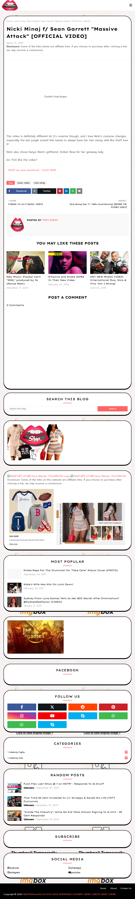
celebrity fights (68, 752)
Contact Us (125, 888)
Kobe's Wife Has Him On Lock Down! (48, 584)
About (113, 888)
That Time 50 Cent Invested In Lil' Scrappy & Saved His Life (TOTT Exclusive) (69, 799)
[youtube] (52, 715)
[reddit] (82, 707)
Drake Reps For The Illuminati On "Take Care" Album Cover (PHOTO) (71, 570)
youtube (75, 872)
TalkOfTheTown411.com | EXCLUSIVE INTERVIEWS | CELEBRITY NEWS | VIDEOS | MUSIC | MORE (69, 894)
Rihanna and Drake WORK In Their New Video (66, 278)
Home (9, 21)
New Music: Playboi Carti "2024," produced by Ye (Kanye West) (24, 280)
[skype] (82, 715)
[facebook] (21, 707)
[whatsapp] (113, 715)
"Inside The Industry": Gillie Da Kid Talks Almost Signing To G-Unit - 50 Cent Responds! (73, 814)
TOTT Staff (49, 220)
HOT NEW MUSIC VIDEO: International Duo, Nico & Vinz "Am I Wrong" (108, 280)
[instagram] (21, 715)
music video (23, 182)
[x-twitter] (52, 707)
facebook (14, 868)
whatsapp (75, 868)
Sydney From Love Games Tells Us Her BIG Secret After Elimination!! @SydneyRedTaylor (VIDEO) (71, 600)
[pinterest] (113, 707)
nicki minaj (19, 21)
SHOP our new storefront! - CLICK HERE (32, 170)
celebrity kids (68, 758)
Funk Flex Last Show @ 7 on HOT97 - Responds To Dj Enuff (64, 783)
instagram (14, 872)
